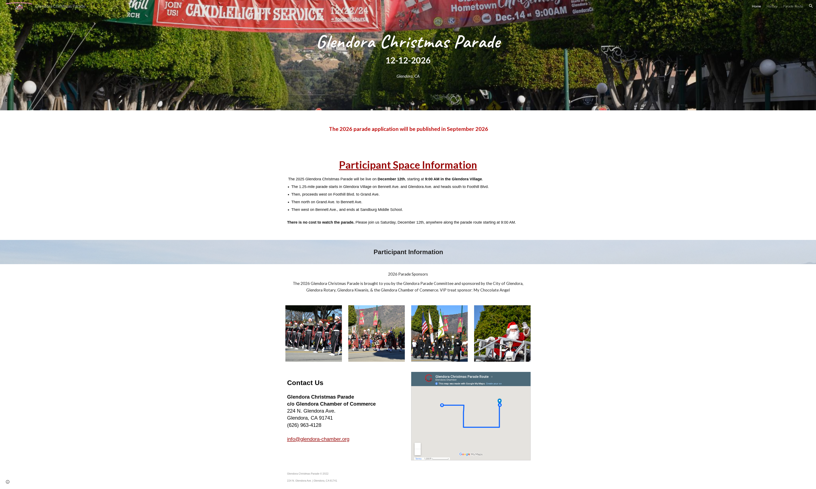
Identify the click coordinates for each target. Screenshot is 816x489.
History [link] (772, 6)
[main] (408, 49)
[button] (811, 6)
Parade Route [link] (793, 6)
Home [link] (756, 6)
